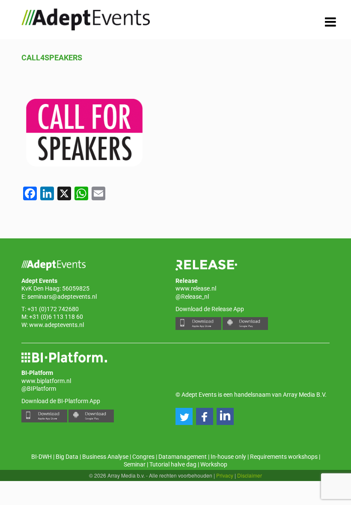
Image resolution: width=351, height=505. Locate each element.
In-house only (228, 456)
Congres (143, 456)
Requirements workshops (284, 456)
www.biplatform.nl (46, 380)
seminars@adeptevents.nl (62, 296)
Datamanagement (182, 456)
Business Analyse (105, 456)
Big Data (67, 456)
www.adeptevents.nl (56, 324)
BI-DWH (41, 456)
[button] (184, 416)
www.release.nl (196, 288)
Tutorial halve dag (172, 464)
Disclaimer (249, 475)
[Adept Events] (85, 18)
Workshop (213, 464)
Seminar (135, 464)
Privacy (224, 475)
